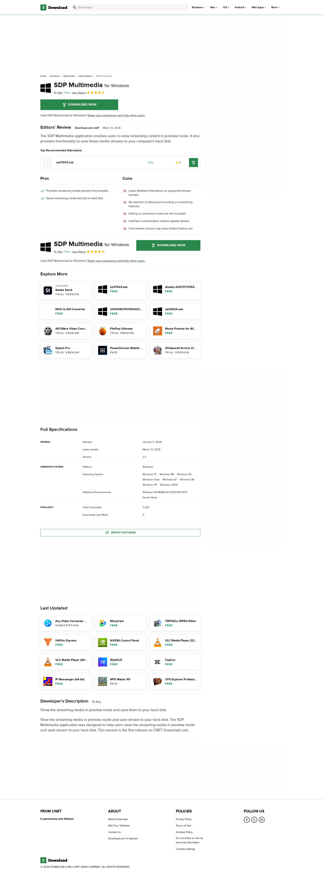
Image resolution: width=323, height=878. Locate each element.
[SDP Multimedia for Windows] (45, 88)
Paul (98, 701)
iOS (225, 7)
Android (239, 7)
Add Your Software (119, 825)
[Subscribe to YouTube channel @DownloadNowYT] (262, 820)
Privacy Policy (184, 819)
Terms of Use (183, 825)
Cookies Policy (184, 832)
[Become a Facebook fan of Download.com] (247, 820)
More (274, 7)
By (58, 92)
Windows (197, 7)
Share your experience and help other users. (116, 115)
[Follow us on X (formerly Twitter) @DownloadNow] (254, 820)
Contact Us (114, 832)
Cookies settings (185, 848)
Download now (82, 105)
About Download (117, 819)
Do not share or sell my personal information (189, 840)
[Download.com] (53, 7)
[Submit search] (75, 7)
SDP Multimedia (91, 85)
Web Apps (258, 7)
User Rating (79, 92)
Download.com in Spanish (123, 838)
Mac (212, 7)
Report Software (123, 532)
